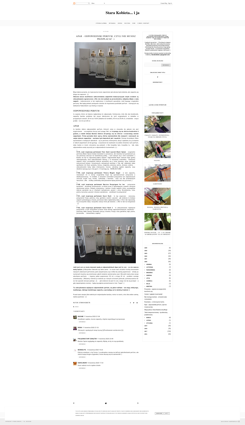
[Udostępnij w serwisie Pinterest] (137, 303)
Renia (80, 327)
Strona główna (101, 23)
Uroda (120, 23)
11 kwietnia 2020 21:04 (92, 316)
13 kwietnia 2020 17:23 (95, 363)
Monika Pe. (82, 350)
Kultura (127, 23)
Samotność (157, 184)
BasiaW (80, 316)
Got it (167, 413)
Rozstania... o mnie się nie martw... (154, 302)
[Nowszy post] (73, 403)
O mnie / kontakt (143, 23)
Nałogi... (157, 160)
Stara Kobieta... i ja (122, 12)
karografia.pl (233, 421)
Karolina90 (82, 363)
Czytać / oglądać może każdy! (153, 294)
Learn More (159, 413)
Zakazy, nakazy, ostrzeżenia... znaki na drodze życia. (158, 136)
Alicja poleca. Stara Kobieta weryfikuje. (156, 310)
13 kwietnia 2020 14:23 (95, 350)
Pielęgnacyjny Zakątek (87, 339)
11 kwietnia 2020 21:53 (91, 327)
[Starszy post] (138, 403)
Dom (133, 23)
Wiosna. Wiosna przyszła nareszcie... (157, 208)
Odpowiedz (82, 321)
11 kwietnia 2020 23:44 (105, 339)
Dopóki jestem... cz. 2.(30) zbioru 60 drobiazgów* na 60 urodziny (157, 233)
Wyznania (112, 23)
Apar (76, 125)
